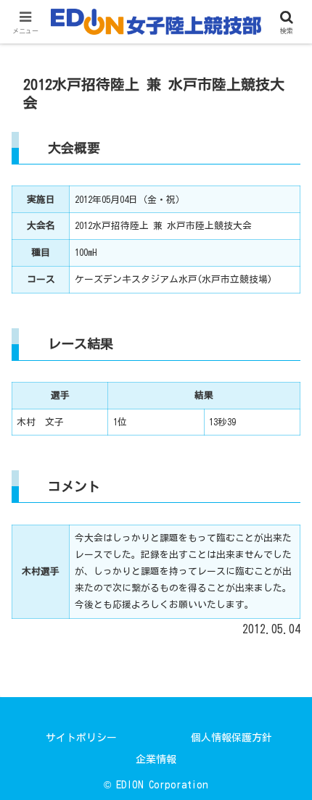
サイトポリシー (81, 738)
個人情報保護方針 (231, 738)
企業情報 (156, 759)
